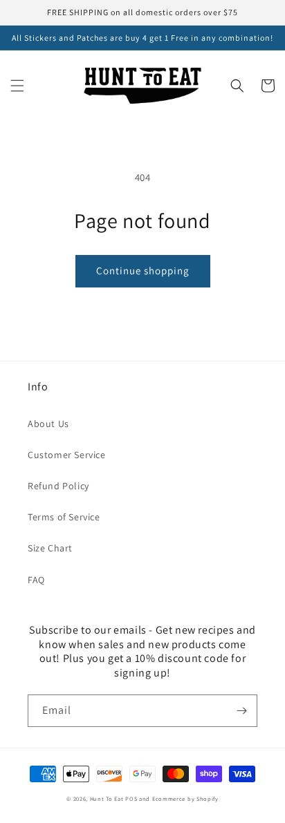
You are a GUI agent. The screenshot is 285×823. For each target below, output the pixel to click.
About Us (48, 423)
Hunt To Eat (107, 798)
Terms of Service (64, 517)
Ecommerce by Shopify (185, 798)
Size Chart (50, 548)
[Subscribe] (241, 710)
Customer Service (67, 454)
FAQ (36, 580)
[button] (17, 85)
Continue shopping (143, 270)
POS (131, 798)
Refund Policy (58, 486)
